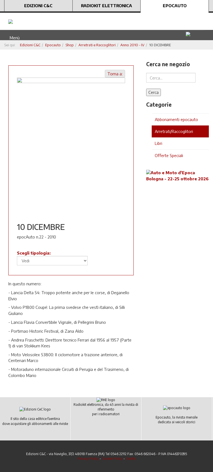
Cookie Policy (112, 458)
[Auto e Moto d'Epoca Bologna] (177, 175)
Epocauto (175, 5)
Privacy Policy (88, 458)
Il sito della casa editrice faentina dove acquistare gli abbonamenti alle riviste (35, 421)
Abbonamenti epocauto (176, 119)
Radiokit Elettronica (106, 5)
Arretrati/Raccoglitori (174, 131)
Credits (131, 458)
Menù (13, 37)
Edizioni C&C (38, 5)
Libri (158, 143)
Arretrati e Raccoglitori (97, 45)
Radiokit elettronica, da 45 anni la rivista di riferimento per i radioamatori (105, 409)
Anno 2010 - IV (132, 45)
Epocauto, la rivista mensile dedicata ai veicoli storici (176, 419)
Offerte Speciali (169, 155)
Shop (69, 45)
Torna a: (115, 73)
